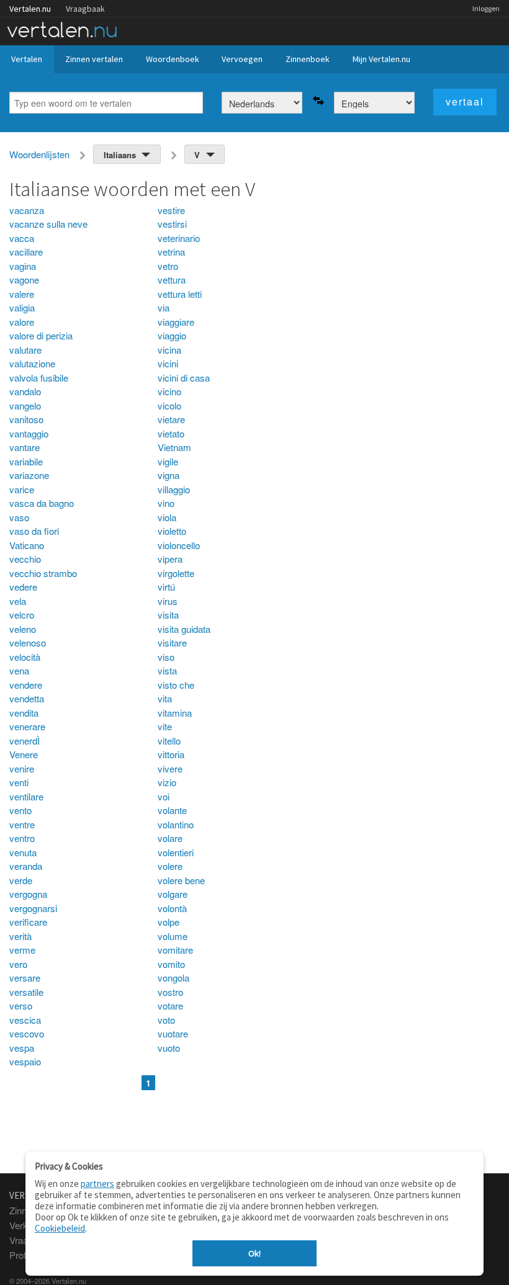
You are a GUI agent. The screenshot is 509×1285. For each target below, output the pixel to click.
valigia (22, 307)
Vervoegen (242, 59)
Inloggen (486, 8)
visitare (172, 642)
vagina (22, 265)
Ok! (254, 1253)
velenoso (27, 642)
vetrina (171, 251)
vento (20, 810)
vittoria (171, 754)
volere (170, 865)
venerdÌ (24, 740)
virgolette (176, 573)
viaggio (172, 335)
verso (20, 1005)
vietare (171, 419)
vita (165, 698)
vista (167, 670)
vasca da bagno (41, 502)
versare (24, 977)
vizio (167, 782)
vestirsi (172, 223)
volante (172, 810)
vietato (171, 433)
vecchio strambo (43, 573)
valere (21, 293)
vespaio (25, 1061)
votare (170, 1005)
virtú (166, 586)
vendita (23, 712)
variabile (26, 461)
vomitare (175, 949)
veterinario (179, 237)
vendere (25, 684)
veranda (25, 865)
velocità (24, 656)
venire (21, 768)
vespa (21, 1047)
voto (166, 1019)
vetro (168, 265)
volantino (176, 824)
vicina (169, 349)
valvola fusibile (38, 377)
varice (21, 489)
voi (163, 796)
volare (170, 837)
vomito (171, 963)
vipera (170, 558)
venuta (23, 852)
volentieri (176, 852)
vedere (23, 586)
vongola (173, 977)
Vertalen (26, 59)
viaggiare (176, 321)
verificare (28, 921)
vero (18, 963)
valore (21, 321)
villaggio (174, 489)
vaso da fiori (34, 530)
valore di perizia (41, 335)
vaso (19, 517)
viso (166, 656)
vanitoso (26, 419)
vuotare (173, 1033)
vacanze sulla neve (48, 223)
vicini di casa (184, 377)
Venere (23, 754)
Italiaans (120, 155)
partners (97, 1183)
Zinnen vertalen (94, 59)
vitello (169, 740)
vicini (168, 363)
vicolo (169, 405)
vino (166, 502)
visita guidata (184, 628)
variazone (29, 474)
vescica (25, 1019)
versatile (26, 991)
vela (17, 600)
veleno (22, 628)
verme (22, 949)
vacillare (26, 251)
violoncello (179, 545)
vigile (168, 461)
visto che (176, 684)
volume (172, 935)
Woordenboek (172, 59)
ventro (22, 837)
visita (168, 614)
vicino (169, 391)
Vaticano (26, 545)
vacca (21, 237)
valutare (25, 349)
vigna (168, 474)
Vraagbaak (85, 8)
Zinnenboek (308, 59)
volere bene (181, 880)
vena (19, 670)
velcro (21, 614)
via (163, 307)
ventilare (26, 796)
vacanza (26, 210)
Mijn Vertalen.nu (381, 59)
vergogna (28, 893)
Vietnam (174, 447)
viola (167, 517)
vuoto (169, 1047)
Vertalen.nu (30, 8)
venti (19, 782)
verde (20, 880)
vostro (170, 991)
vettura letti (180, 293)
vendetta (26, 698)
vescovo (26, 1033)
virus (168, 600)
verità (20, 935)
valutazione (32, 363)
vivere (170, 768)
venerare (27, 726)
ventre (22, 824)
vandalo (25, 391)
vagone (24, 279)
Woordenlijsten (39, 154)
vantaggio (28, 433)
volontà (172, 908)
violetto (172, 530)
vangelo (25, 405)
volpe (168, 921)
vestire (171, 210)
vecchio (25, 558)
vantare (24, 447)
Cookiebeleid (60, 1228)
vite (165, 726)
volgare (172, 893)
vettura (172, 279)
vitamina (175, 712)
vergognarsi (33, 908)
